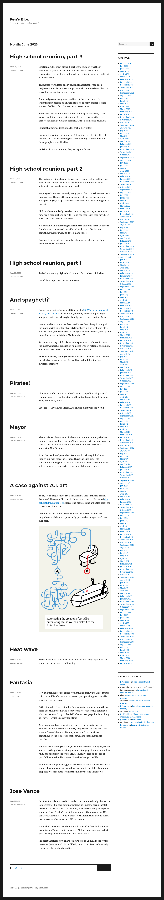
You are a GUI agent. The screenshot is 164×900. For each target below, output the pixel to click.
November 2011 (126, 540)
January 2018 (125, 340)
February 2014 (126, 467)
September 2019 (127, 287)
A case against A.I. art (38, 485)
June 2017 (124, 359)
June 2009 (124, 618)
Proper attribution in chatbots (141, 722)
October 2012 (125, 510)
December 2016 (126, 375)
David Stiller (125, 714)
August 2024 (125, 128)
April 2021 (124, 236)
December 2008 (127, 634)
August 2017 (125, 354)
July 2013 (124, 486)
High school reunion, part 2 (46, 169)
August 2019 (125, 289)
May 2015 (124, 427)
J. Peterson (124, 682)
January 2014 (125, 470)
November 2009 (127, 604)
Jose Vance (25, 791)
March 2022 (125, 206)
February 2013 (126, 499)
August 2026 (125, 63)
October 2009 (126, 607)
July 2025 (124, 98)
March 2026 (125, 77)
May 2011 (124, 556)
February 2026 (126, 79)
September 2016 (127, 384)
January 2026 (125, 82)
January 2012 (125, 534)
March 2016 (125, 400)
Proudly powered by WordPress (34, 888)
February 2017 (126, 370)
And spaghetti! (30, 300)
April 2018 (124, 332)
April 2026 (124, 74)
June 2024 (124, 133)
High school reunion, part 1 (46, 263)
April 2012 (124, 526)
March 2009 (125, 626)
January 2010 (125, 599)
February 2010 (126, 596)
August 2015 (125, 419)
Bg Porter (124, 725)
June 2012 (124, 521)
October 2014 (125, 445)
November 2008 (127, 636)
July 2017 (123, 357)
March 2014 (125, 464)
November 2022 (127, 184)
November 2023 (127, 152)
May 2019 (124, 297)
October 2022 (125, 187)
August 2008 (125, 645)
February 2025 (126, 112)
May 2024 (124, 136)
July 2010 (124, 583)
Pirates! (20, 383)
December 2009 (127, 602)
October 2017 (125, 349)
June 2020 (124, 262)
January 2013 (125, 502)
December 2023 (127, 149)
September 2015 (127, 416)
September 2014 (127, 448)
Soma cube (133, 711)
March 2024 (125, 141)
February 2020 (126, 273)
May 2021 (124, 233)
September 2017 (127, 351)
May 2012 (124, 523)
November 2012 (126, 507)
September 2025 (127, 93)
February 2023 (126, 176)
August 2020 (125, 257)
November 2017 (126, 346)
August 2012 (125, 515)
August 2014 (125, 451)
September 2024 (127, 125)
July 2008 (124, 647)
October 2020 (126, 252)
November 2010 (126, 572)
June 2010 (124, 585)
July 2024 (124, 131)
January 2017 (125, 373)
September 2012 (127, 513)
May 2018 (124, 330)
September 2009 (127, 610)
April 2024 (124, 139)
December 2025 (127, 85)
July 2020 (124, 260)
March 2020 (125, 271)
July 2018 (124, 324)
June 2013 (124, 488)
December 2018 (126, 311)
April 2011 (124, 558)
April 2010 (124, 591)
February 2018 (126, 338)
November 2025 (126, 88)
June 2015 (124, 424)
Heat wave (24, 649)
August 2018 (125, 322)
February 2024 (126, 144)
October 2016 (125, 381)
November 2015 (126, 410)
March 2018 (125, 335)
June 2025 (124, 101)
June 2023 (124, 166)
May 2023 (124, 168)
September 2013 (127, 480)
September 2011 (127, 545)
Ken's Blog (19, 19)
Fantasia (21, 682)
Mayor (18, 427)
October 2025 (125, 90)
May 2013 (124, 491)
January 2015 (125, 437)
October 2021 (125, 219)
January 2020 (126, 276)
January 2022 (125, 211)
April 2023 (124, 171)
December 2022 (127, 182)
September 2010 (127, 577)
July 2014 (124, 453)
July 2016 (123, 389)
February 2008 (126, 661)
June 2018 (124, 327)
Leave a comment (17, 70)
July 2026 (124, 66)
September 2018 (127, 319)
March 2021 (125, 238)
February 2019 (126, 305)
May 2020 (124, 265)
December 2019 (126, 279)
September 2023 (127, 157)
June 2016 (124, 392)
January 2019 (125, 308)
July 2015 (123, 421)
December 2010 (126, 569)
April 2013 (124, 494)
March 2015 (125, 432)
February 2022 (126, 209)
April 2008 (124, 655)
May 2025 (124, 104)
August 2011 (125, 548)
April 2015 (124, 429)
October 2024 (126, 122)
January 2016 (125, 405)
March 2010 (125, 593)
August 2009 (125, 612)
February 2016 (126, 402)
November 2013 (126, 475)
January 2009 (126, 631)
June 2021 (124, 230)
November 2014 (126, 443)
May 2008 (124, 653)
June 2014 (124, 456)
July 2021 (124, 227)
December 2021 (126, 214)
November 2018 (126, 314)
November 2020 (127, 249)
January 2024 (126, 147)
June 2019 (124, 295)
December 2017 (126, 343)
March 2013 (125, 497)
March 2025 (125, 109)
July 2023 (124, 163)
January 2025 (125, 114)
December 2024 (127, 117)
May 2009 (124, 620)
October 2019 (125, 284)
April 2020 (124, 268)
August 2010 (125, 580)
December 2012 (126, 505)
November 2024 (127, 120)
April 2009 (124, 623)
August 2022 (125, 192)
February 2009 (126, 628)
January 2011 (125, 567)
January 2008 (126, 663)
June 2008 (124, 650)
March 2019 (125, 303)
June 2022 (124, 198)
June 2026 (124, 69)
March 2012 (125, 529)
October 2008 (126, 639)
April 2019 (124, 300)
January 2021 (125, 244)
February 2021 (126, 241)
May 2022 (124, 201)
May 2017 (124, 362)
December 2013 (126, 472)
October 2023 (125, 155)
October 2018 (125, 316)
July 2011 (123, 550)
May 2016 (124, 394)
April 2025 (124, 106)
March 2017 (125, 367)
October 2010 (125, 575)
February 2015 (126, 435)
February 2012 (126, 532)
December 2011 (126, 537)
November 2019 (126, 281)
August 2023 (125, 160)
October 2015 (125, 413)
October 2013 (125, 478)
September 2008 (127, 642)
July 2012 (124, 518)
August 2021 (125, 225)
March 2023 (125, 174)
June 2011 (124, 553)
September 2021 (127, 222)
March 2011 (125, 561)
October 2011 (125, 542)
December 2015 (126, 408)
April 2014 (124, 462)
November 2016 (126, 378)
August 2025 (125, 96)
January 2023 (125, 179)
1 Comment (14, 696)
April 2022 (124, 203)
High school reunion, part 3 (46, 56)
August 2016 (125, 386)
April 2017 (124, 365)
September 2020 (127, 254)
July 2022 (124, 195)
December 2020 (127, 246)
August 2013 (125, 483)
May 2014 (124, 459)
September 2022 (127, 190)
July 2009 (124, 615)
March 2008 (125, 658)
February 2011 (126, 564)
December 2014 (126, 440)
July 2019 (123, 292)
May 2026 (124, 71)
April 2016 (124, 397)
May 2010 (124, 588)
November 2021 (126, 217)
